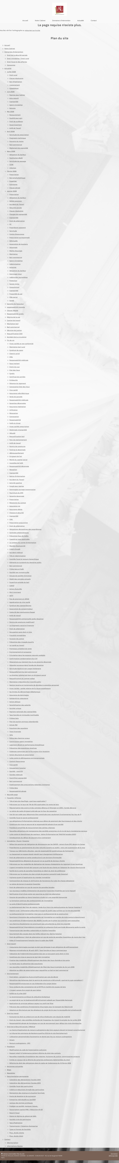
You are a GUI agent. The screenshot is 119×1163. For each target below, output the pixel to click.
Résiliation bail (12, 324)
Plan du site (20, 1154)
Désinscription (12, 1143)
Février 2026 (11, 171)
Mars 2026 (11, 151)
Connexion (114, 1154)
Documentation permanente (17, 1076)
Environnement (13, 974)
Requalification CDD (14, 334)
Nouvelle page (12, 795)
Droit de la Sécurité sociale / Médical (21, 1027)
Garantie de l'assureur (15, 304)
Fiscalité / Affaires (14, 798)
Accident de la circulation (16, 337)
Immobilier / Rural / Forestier (18, 841)
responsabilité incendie (16, 307)
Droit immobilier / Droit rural (18, 59)
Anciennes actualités (15, 1066)
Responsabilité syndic (15, 314)
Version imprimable (9, 1154)
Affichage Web (113, 1156)
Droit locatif (11, 944)
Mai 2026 (10, 112)
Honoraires (11, 65)
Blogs (9, 1070)
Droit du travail (13, 1013)
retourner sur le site (32, 30)
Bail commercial (13, 327)
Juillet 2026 (11, 72)
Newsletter (11, 1073)
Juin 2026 (10, 92)
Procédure (11, 1047)
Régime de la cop (13, 317)
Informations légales (15, 1146)
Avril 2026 (11, 131)
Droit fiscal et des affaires (17, 62)
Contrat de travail (13, 320)
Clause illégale (12, 310)
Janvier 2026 (12, 191)
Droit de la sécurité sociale (17, 55)
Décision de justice (14, 330)
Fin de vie (10, 340)
